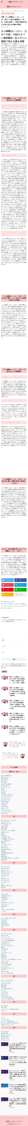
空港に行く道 (4, 847)
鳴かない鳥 (4, 920)
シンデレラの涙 (5, 873)
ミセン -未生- (4, 992)
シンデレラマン (5, 875)
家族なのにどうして (6, 823)
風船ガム (3, 954)
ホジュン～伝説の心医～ (7, 973)
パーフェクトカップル (7, 938)
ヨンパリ (3, 1011)
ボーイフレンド (5, 966)
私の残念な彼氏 (5, 1036)
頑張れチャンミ (5, 832)
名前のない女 (4, 923)
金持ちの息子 (4, 827)
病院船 (3, 947)
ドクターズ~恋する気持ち (7, 909)
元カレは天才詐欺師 (6, 997)
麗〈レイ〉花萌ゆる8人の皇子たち (10, 1023)
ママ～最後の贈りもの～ (7, 988)
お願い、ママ (4, 808)
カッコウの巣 (4, 825)
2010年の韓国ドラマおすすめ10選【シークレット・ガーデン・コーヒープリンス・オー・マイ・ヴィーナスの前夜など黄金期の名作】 (18, 1060)
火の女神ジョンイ (5, 944)
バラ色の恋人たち (5, 942)
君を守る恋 (4, 835)
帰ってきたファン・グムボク (8, 820)
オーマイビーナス (5, 810)
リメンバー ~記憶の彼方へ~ (8, 1021)
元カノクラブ (4, 995)
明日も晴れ (4, 782)
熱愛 (2, 926)
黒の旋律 (3, 851)
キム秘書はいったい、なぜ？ (8, 601)
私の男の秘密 (4, 1033)
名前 (3, 640)
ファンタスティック (6, 952)
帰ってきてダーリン (6, 822)
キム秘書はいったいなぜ (7, 839)
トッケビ (3, 911)
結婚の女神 (4, 856)
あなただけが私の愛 (6, 784)
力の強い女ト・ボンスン (7, 902)
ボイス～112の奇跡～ (6, 964)
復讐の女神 (4, 956)
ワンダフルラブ (5, 1040)
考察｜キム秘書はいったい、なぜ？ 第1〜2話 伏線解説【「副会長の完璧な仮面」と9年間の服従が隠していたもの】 (17, 717)
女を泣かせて (4, 813)
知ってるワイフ (5, 870)
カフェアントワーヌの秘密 (8, 830)
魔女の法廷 (4, 985)
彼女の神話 (4, 828)
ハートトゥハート (5, 937)
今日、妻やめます (5, 841)
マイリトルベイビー (6, 983)
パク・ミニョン (17, 605)
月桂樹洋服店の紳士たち (7, 853)
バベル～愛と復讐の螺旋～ (8, 940)
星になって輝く (5, 971)
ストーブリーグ (5, 882)
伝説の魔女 (4, 906)
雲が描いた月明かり (6, 849)
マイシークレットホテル (7, 980)
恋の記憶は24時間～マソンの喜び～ (10, 858)
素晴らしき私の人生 (6, 885)
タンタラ (3, 901)
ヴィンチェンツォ (5, 798)
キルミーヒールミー (6, 844)
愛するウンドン (5, 777)
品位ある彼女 (4, 949)
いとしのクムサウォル (7, 796)
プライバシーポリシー (7, 1117)
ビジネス (23, 605)
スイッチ (3, 877)
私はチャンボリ (5, 1038)
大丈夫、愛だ (4, 894)
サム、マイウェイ (5, 866)
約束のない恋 (4, 1005)
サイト (3, 652)
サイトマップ (22, 1117)
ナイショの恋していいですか (8, 918)
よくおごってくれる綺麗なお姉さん (10, 1009)
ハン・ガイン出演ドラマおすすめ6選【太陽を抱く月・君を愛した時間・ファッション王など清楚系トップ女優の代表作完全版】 (17, 1101)
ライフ (3, 1017)
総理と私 (3, 887)
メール (4, 646)
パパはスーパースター (7, 933)
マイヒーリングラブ (6, 981)
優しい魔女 (4, 1007)
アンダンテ (4, 791)
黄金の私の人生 (5, 801)
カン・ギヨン (16, 603)
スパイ (3, 884)
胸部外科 (3, 842)
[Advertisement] (14, 81)
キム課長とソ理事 (5, 837)
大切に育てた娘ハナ (6, 896)
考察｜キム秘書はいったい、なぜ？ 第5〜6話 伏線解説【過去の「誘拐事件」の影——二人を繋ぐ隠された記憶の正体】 (17, 704)
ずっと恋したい (5, 880)
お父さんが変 (4, 806)
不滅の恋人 (4, 957)
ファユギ (3, 950)
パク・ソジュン (10, 605)
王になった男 (4, 803)
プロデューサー (5, 961)
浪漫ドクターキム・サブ (7, 1024)
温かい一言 (4, 780)
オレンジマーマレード (7, 811)
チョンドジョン (5, 904)
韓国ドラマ (9, 608)
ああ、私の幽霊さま (6, 775)
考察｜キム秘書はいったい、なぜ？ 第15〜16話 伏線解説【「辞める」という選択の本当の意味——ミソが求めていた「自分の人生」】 (17, 730)
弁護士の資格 (4, 963)
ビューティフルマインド (7, 945)
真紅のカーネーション (7, 871)
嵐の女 (3, 789)
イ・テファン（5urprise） (7, 603)
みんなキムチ (4, 993)
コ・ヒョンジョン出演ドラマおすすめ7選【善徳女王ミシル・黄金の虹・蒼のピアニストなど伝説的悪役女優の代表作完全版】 (17, 1046)
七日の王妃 (4, 921)
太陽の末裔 (4, 897)
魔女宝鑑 (3, 987)
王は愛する (4, 804)
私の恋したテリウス (6, 1035)
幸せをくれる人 (5, 868)
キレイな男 (4, 846)
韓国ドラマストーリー (16, 2)
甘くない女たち (5, 785)
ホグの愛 (3, 969)
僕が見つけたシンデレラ (7, 968)
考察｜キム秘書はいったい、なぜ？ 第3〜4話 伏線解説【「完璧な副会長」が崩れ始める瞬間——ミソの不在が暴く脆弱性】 (17, 691)
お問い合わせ (15, 1117)
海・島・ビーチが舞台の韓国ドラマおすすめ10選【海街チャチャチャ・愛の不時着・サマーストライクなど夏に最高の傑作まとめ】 (17, 1088)
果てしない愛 (4, 935)
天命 (2, 908)
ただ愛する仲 (4, 899)
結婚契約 (3, 854)
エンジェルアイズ (5, 799)
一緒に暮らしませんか (7, 794)
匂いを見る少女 (5, 925)
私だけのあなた (5, 1031)
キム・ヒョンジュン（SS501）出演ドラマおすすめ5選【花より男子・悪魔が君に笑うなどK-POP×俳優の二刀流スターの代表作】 (17, 1074)
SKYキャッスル (5, 878)
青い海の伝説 (4, 779)
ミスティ (3, 990)
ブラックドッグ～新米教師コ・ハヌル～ (11, 959)
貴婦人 (3, 834)
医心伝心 (3, 792)
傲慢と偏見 (4, 859)
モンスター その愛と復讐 (7, 999)
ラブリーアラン (5, 1019)
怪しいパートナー (5, 787)
